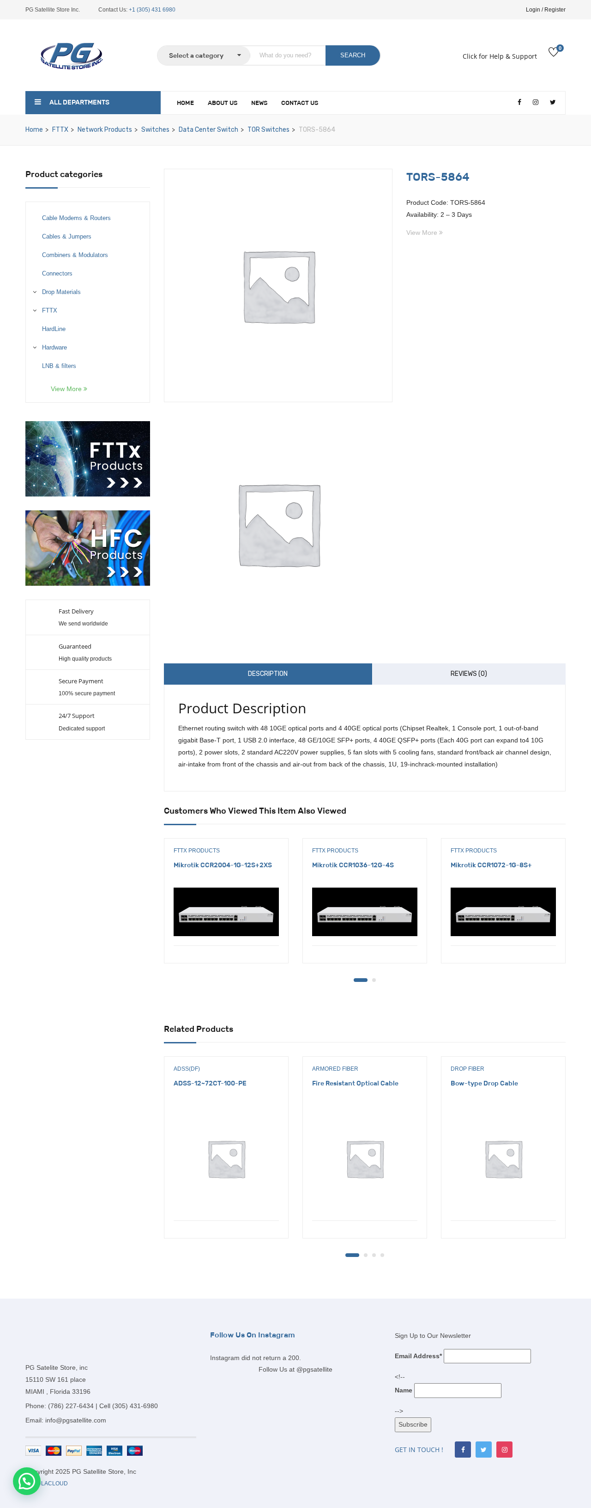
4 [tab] (382, 1255)
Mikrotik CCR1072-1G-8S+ (491, 865)
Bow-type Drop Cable (484, 1083)
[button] (27, 1481)
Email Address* (418, 1356)
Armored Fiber (335, 1069)
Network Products (105, 130)
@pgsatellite (314, 1369)
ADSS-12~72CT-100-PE (210, 1083)
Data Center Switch (208, 130)
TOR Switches (268, 130)
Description (268, 674)
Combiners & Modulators (75, 254)
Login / (534, 9)
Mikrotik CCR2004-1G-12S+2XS (223, 865)
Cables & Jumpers (66, 236)
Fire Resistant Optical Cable (355, 1083)
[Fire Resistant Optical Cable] (364, 1158)
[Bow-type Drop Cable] (503, 1158)
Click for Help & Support (500, 56)
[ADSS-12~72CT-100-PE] (226, 1158)
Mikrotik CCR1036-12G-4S (353, 865)
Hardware (54, 347)
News (259, 103)
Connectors (57, 273)
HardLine (54, 328)
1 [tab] (361, 980)
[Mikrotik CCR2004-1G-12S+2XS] (226, 912)
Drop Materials (61, 291)
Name (403, 1390)
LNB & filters (59, 365)
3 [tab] (374, 1255)
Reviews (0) (469, 674)
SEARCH (352, 55)
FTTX (60, 130)
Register (555, 9)
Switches (155, 130)
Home (185, 103)
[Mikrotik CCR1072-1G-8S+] (503, 912)
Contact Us (299, 103)
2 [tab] (374, 980)
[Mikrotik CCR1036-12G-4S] (364, 912)
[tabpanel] (226, 907)
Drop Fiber (467, 1069)
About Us (222, 103)
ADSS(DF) (187, 1069)
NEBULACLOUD (46, 1483)
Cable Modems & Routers (76, 218)
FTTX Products (197, 850)
